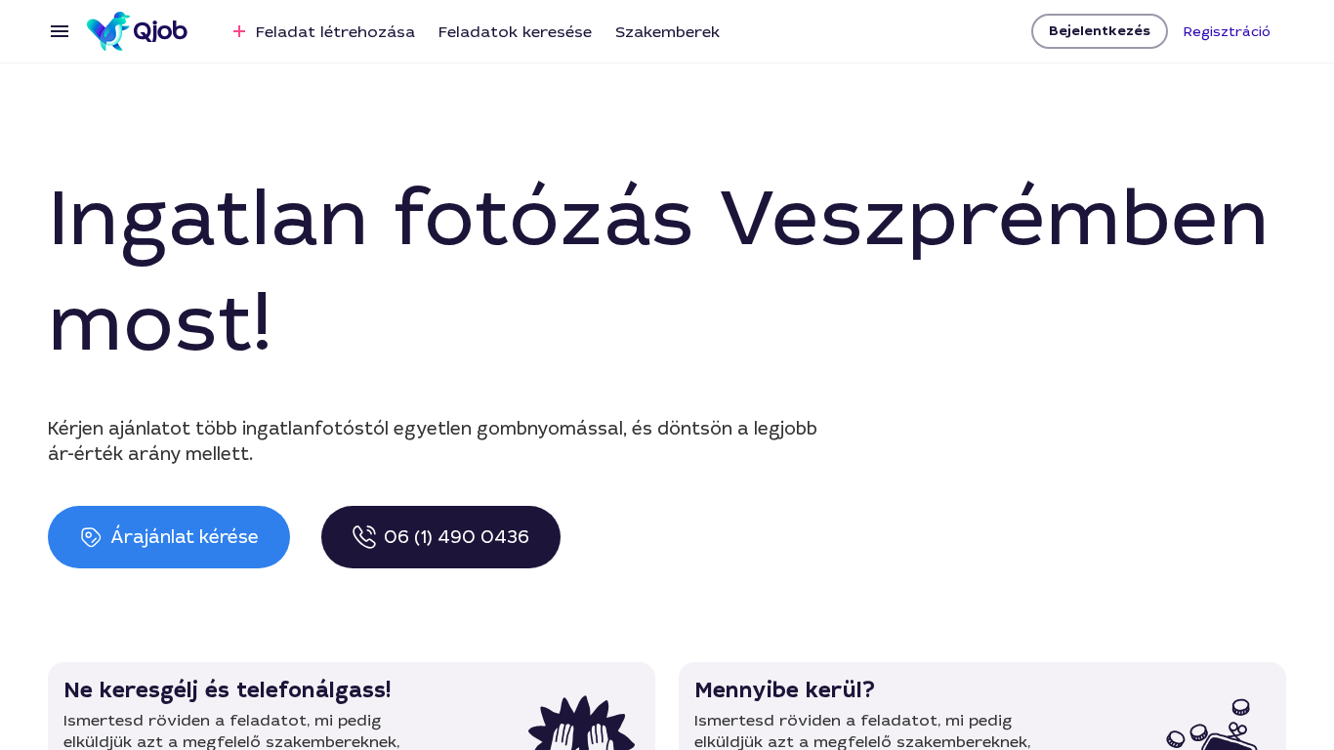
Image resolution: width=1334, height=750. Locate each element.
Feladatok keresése (515, 31)
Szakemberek (667, 31)
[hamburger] (59, 31)
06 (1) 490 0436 (456, 537)
